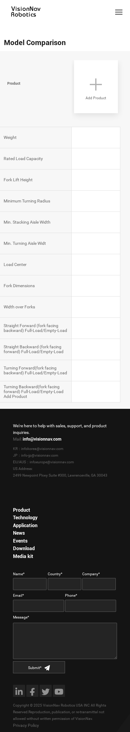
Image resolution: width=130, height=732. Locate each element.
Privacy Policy (26, 725)
